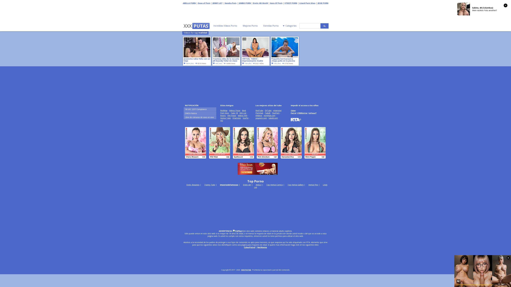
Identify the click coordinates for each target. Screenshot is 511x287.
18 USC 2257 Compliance (196, 109)
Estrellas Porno (271, 25)
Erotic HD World (260, 3)
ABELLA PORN (189, 3)
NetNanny (262, 247)
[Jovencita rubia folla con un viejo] (197, 56)
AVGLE (258, 184)
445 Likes (218, 63)
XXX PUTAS (246, 270)
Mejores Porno (250, 25)
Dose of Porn (204, 3)
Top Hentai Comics (274, 184)
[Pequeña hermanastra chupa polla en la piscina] (284, 56)
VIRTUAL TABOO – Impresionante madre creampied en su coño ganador (252, 60)
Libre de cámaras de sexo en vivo (199, 117)
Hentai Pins (313, 184)
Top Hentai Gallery (296, 184)
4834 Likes (190, 63)
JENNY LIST (217, 3)
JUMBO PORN (245, 3)
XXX (196, 26)
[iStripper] (255, 159)
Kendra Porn (230, 3)
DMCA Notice (191, 113)
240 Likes (277, 63)
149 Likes (248, 63)
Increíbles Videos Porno (225, 25)
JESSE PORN (323, 3)
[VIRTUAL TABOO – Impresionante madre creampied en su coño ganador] (255, 56)
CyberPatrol (249, 247)
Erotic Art (247, 184)
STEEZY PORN (291, 3)
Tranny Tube (209, 184)
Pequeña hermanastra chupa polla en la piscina (283, 60)
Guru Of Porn (276, 3)
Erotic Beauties (192, 184)
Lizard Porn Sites (307, 3)
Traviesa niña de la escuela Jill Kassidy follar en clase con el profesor (226, 60)
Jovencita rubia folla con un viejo (197, 60)
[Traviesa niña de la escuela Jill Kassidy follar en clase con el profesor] (226, 56)
